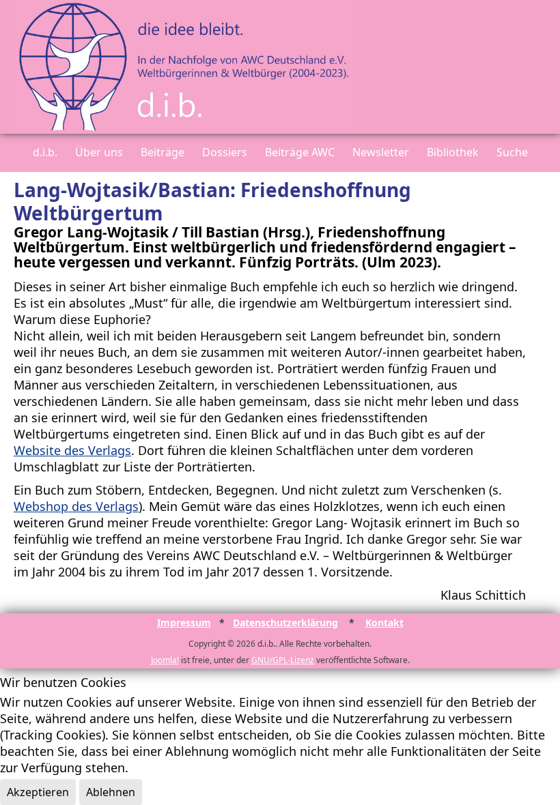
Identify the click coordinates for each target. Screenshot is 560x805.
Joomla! (165, 660)
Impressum (184, 622)
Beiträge (162, 152)
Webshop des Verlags (76, 506)
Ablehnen (110, 792)
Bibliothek (453, 152)
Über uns (99, 152)
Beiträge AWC (300, 152)
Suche (512, 152)
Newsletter (380, 152)
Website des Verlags (72, 450)
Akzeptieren (38, 792)
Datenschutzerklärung (285, 622)
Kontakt (384, 622)
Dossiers (224, 152)
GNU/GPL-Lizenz (282, 660)
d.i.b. (45, 152)
